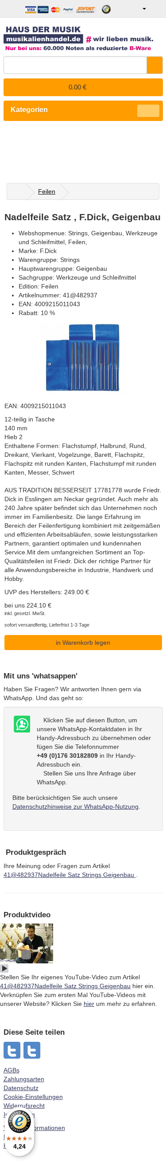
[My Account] (138, 8)
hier (89, 1003)
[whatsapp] (12, 1050)
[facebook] (32, 1050)
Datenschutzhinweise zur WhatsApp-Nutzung (75, 806)
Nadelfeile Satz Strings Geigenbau (70, 874)
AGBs (11, 1070)
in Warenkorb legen (83, 642)
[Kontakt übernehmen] (21, 724)
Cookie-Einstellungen (33, 1096)
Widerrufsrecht (24, 1105)
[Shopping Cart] (156, 8)
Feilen (46, 191)
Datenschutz (21, 1087)
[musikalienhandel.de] (83, 35)
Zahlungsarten (24, 1079)
